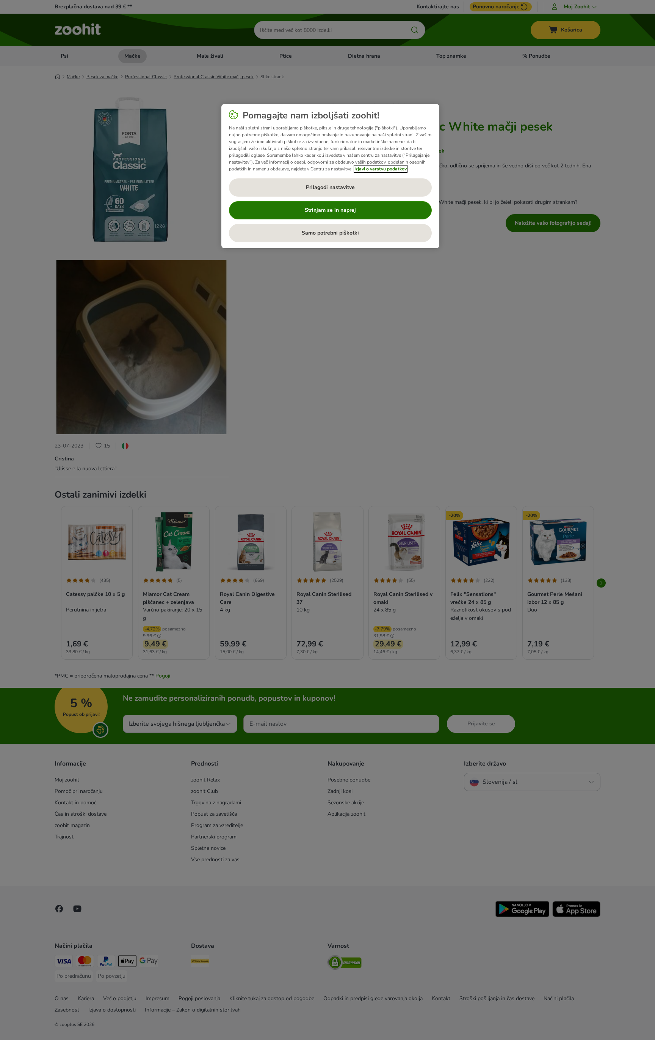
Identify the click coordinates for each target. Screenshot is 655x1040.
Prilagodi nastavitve (330, 187)
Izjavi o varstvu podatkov (380, 169)
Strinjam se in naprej (330, 210)
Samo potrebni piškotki (330, 232)
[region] (330, 176)
